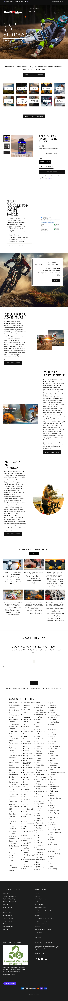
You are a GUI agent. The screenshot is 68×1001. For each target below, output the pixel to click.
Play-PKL (57, 576)
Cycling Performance (59, 604)
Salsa (38, 835)
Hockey (37, 901)
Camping (27, 602)
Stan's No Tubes (55, 715)
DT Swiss (12, 834)
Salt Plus (39, 840)
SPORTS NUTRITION (40, 14)
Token (52, 782)
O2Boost (39, 724)
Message (7, 666)
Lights (19, 572)
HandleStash (27, 753)
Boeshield (12, 760)
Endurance (7, 602)
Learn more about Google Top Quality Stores (19, 245)
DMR (10, 824)
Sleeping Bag (39, 605)
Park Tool (39, 749)
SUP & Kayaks (39, 904)
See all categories (34, 75)
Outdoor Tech (40, 744)
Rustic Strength (41, 833)
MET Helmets (27, 838)
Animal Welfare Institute (19, 967)
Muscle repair (35, 572)
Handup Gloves (28, 758)
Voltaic (52, 837)
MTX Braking (40, 705)
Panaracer (39, 746)
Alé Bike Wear (14, 724)
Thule (51, 777)
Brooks (11, 777)
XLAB (51, 861)
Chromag (12, 797)
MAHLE (25, 829)
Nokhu (38, 719)
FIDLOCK (26, 714)
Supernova (53, 729)
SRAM (52, 710)
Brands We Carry (8, 907)
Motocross (38, 913)
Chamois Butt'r (14, 794)
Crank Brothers (14, 807)
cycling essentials (49, 398)
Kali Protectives (28, 792)
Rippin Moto (40, 818)
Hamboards (27, 744)
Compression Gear (58, 602)
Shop (55, 280)
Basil (10, 745)
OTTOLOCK (40, 739)
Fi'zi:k (25, 712)
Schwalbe (39, 845)
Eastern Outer (14, 839)
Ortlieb (38, 736)
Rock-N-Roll (40, 823)
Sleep (34, 605)
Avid (10, 736)
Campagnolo (13, 782)
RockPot (39, 828)
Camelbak (12, 779)
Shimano (39, 857)
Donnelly (12, 826)
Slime (38, 869)
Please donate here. (9, 974)
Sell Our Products (8, 926)
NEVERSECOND (41, 714)
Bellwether (13, 748)
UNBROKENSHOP (56, 810)
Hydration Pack (49, 608)
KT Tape (25, 804)
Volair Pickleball (55, 832)
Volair (62, 576)
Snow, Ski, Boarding (40, 899)
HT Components (28, 772)
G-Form (25, 734)
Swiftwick (53, 734)
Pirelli (38, 763)
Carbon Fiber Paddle (57, 572)
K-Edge (25, 787)
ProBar (38, 784)
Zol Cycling (53, 869)
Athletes (49, 572)
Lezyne (25, 811)
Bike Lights (7, 572)
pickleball (49, 575)
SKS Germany (41, 867)
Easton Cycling (14, 841)
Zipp (51, 866)
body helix (12, 758)
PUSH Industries (41, 791)
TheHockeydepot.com (57, 772)
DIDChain (12, 821)
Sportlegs (53, 705)
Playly (38, 768)
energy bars (13, 602)
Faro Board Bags (28, 703)
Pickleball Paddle (50, 576)
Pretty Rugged (41, 777)
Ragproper (40, 804)
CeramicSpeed (14, 792)
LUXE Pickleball (28, 824)
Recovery (41, 572)
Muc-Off (39, 708)
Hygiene (27, 605)
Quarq (38, 794)
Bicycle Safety (49, 602)
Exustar (11, 870)
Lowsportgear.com (29, 819)
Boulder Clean (14, 768)
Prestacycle (40, 775)
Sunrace (52, 727)
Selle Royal (40, 855)
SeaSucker (39, 852)
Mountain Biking (60, 610)
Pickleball (37, 915)
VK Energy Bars (16, 605)
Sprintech (53, 708)
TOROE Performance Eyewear (54, 786)
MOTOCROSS (40, 11)
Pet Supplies (38, 932)
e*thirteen (12, 836)
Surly (51, 732)
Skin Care (37, 926)
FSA (24, 729)
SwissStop (53, 741)
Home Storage (39, 935)
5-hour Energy (14, 710)
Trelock (52, 796)
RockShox (39, 830)
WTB (51, 859)
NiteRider (39, 717)
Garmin (25, 736)
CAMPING (28, 14)
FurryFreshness (28, 731)
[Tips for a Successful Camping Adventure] (34, 595)
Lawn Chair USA (28, 809)
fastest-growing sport (52, 573)
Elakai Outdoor (14, 846)
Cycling (37, 893)
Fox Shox (26, 726)
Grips (59, 605)
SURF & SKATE (30, 11)
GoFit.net (26, 739)
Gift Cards (6, 904)
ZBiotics (52, 864)
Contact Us (6, 924)
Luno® (25, 821)
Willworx (53, 856)
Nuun (38, 722)
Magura (25, 826)
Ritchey (38, 821)
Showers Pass (40, 859)
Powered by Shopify (34, 994)
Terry (51, 761)
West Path (53, 844)
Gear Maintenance (37, 604)
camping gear (58, 402)
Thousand (53, 775)
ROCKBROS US (41, 825)
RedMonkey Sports (49, 383)
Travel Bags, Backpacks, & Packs (44, 918)
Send (34, 683)
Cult (10, 811)
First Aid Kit (29, 604)
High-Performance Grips (58, 607)
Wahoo (52, 839)
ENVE (11, 858)
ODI (37, 727)
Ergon (11, 860)
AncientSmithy (14, 731)
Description (52, 153)
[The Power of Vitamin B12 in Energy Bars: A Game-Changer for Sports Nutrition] (13, 595)
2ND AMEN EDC (14, 705)
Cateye (11, 789)
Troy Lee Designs (55, 798)
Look (24, 816)
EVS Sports (13, 868)
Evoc (11, 865)
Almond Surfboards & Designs (13, 719)
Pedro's (38, 756)
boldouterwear (14, 763)
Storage (27, 607)
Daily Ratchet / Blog (9, 899)
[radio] (45, 162)
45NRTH (12, 708)
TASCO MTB (54, 749)
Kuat (24, 807)
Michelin (25, 841)
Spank (52, 703)
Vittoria (52, 827)
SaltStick (39, 843)
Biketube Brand (14, 755)
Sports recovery (34, 573)
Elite (10, 848)
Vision (52, 822)
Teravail (52, 758)
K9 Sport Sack (28, 789)
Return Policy (7, 913)
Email (37, 658)
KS (23, 802)
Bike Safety (14, 572)
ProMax (38, 789)
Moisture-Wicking (50, 610)
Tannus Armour (55, 746)
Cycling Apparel (49, 604)
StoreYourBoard (55, 722)
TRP (51, 800)
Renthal (38, 813)
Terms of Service (53, 688)
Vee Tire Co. (54, 817)
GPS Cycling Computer (52, 605)
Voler (51, 835)
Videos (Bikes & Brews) (9, 896)
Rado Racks (40, 801)
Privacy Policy (41, 688)
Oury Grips (40, 741)
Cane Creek (13, 784)
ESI (10, 863)
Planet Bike (40, 765)
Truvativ (52, 803)
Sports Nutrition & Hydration (43, 929)
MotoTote (26, 848)
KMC (24, 797)
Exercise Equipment (40, 924)
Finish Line (26, 717)
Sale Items (38, 937)
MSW (38, 703)
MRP (24, 869)
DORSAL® (12, 829)
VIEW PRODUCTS (13, 363)
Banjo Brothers (14, 738)
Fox (24, 724)
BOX (10, 770)
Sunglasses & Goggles (41, 921)
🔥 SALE (28, 17)
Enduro (11, 855)
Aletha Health (14, 715)
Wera (51, 842)
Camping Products (14, 40)
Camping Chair (34, 602)
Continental (13, 802)
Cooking (40, 602)
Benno (11, 750)
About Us (6, 893)
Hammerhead (27, 751)
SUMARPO (53, 724)
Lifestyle (60, 573)
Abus (11, 712)
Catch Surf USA (14, 787)
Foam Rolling (27, 572)
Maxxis (25, 836)
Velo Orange (54, 820)
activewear (47, 421)
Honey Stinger (28, 768)
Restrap (38, 816)
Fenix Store (26, 710)
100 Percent (13, 703)
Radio (38, 799)
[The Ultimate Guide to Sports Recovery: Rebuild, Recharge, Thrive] (34, 564)
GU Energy (26, 741)
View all (34, 553)
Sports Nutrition (17, 604)
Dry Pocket (13, 831)
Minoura (25, 845)
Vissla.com (53, 825)
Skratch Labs (40, 864)
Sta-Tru (52, 712)
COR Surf (12, 804)
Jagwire (25, 784)
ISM (24, 782)
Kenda (25, 794)
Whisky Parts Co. (55, 854)
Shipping (41, 148)
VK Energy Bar (55, 830)
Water (36, 608)
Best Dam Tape (14, 753)
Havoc (25, 761)
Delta (11, 819)
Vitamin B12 (9, 605)
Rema (38, 811)
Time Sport (53, 779)
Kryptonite (26, 799)
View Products (52, 452)
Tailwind (52, 744)
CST (10, 809)
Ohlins (38, 729)
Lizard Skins (27, 814)
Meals (30, 605)
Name (5, 658)
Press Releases (7, 921)
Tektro (52, 751)
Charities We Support (9, 901)
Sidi (37, 862)
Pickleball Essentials (57, 575)
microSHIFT (27, 843)
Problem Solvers (41, 786)
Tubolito (52, 808)
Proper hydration (55, 611)
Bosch (11, 765)
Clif (10, 799)
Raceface (39, 796)
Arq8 (11, 733)
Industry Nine (27, 775)
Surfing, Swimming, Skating (43, 910)
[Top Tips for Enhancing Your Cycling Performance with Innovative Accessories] (55, 595)
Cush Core (12, 814)
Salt (37, 838)
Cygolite (12, 816)
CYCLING (38, 8)
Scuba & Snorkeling (40, 907)
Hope (24, 770)
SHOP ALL (29, 8)
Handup (25, 756)
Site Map (5, 929)
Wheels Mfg (54, 851)
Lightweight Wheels (59, 608)
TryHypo (52, 805)
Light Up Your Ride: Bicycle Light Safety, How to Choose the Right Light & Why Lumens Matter (12, 579)
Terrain (32, 607)
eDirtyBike (12, 843)
